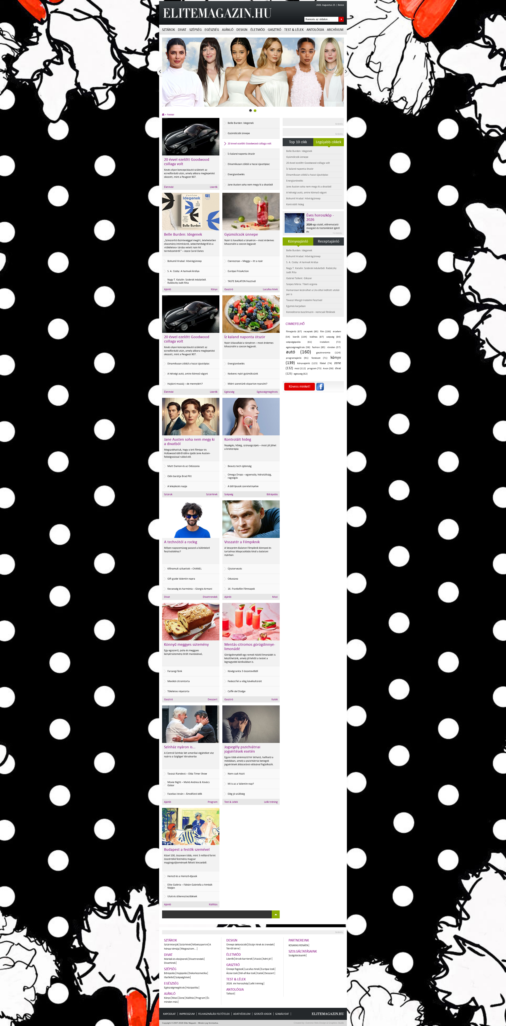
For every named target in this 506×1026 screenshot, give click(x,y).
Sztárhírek (211, 494)
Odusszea (233, 578)
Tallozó (230, 993)
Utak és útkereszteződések (182, 896)
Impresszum (187, 1013)
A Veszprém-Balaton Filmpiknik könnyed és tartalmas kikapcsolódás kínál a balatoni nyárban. (247, 551)
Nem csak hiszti (236, 773)
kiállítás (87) (317, 337)
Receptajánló (328, 241)
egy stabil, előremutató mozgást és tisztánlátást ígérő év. (323, 228)
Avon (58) (328, 368)
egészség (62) (301, 374)
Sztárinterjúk (171, 944)
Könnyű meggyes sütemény (186, 644)
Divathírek (170, 962)
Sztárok (168, 30)
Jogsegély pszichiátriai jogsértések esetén (242, 749)
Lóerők (213, 391)
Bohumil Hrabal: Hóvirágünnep (184, 261)
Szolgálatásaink (297, 955)
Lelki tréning (271, 801)
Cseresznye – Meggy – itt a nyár (245, 261)
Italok (274, 699)
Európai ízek (267, 969)
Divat (182, 30)
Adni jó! (267, 958)
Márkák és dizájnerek (176, 958)
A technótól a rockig (180, 542)
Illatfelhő (169, 977)
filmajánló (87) (294, 331)
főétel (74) (326, 363)
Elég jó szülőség (236, 793)
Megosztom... (188, 948)
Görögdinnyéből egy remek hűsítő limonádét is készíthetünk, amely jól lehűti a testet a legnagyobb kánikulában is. (250, 658)
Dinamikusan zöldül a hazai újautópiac (249, 164)
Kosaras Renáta (298, 945)
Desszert (212, 699)
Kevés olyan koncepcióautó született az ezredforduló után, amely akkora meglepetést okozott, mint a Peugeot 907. (189, 351)
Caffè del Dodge (236, 691)
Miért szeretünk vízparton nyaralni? (247, 383)
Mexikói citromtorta (178, 681)
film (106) (325, 331)
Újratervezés (235, 568)
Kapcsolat (169, 1013)
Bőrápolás (272, 494)
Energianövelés (236, 174)
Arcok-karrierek (243, 958)
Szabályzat (282, 1013)
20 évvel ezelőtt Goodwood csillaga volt (249, 143)
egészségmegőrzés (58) (298, 347)
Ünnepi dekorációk (236, 944)
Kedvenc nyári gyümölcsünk (243, 373)
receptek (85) (311, 331)
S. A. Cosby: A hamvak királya (183, 271)
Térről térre (232, 948)
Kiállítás (213, 904)
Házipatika (192, 987)
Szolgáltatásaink (303, 951)
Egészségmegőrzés (206, 186)
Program (212, 801)
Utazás (257, 958)
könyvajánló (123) (307, 363)
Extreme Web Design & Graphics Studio (324, 1023)
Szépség (195, 30)
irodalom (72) (330, 342)
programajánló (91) (297, 358)
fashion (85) (318, 347)
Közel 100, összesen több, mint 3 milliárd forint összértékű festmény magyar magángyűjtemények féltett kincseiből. (190, 859)
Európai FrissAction (238, 271)
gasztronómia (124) (328, 352)
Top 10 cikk (298, 142)
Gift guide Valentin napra (181, 578)
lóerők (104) (300, 337)
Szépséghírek (182, 977)
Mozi (275, 596)
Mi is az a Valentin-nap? (241, 783)
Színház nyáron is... (179, 747)
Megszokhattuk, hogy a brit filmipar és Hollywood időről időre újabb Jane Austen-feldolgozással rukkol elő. (187, 453)
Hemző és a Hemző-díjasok (182, 876)
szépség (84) (333, 337)
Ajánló (227, 30)
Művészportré (200, 944)
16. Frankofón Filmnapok (241, 588)
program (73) (314, 368)
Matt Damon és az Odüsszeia (183, 466)
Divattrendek (210, 596)
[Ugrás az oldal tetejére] (276, 914)
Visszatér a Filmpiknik (242, 542)
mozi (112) (300, 368)
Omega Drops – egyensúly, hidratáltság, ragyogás (250, 476)
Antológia (315, 30)
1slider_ (255, 110)
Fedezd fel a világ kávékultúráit (245, 681)
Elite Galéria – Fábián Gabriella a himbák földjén (189, 886)
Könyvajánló (298, 241)
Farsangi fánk (174, 671)
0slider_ (250, 110)
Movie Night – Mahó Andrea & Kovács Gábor (188, 784)
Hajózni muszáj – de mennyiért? (185, 383)
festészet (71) (319, 358)
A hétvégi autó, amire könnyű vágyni (187, 373)
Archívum (335, 30)
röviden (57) (334, 347)
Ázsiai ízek (232, 973)
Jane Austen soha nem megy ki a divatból (250, 184)
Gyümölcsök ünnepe (239, 133)
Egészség (212, 30)
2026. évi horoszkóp (237, 983)
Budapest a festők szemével (187, 849)
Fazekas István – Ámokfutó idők (184, 793)
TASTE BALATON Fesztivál (242, 281)
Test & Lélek (294, 30)
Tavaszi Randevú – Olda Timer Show (187, 773)
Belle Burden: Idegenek (241, 122)
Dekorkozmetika (198, 973)
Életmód (257, 30)
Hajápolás (182, 973)
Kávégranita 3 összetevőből (243, 671)
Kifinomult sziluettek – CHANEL (184, 568)
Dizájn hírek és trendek (261, 944)
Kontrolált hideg (237, 439)
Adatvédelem (241, 1013)
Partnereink (299, 940)
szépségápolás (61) (299, 342)
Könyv (214, 289)
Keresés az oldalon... (341, 19)
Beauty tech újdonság (240, 466)
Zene (181, 997)
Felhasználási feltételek (214, 1013)
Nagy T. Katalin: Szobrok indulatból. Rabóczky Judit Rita (187, 281)
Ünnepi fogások (234, 969)
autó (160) (298, 352)
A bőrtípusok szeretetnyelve (243, 486)
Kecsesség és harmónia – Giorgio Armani (189, 588)
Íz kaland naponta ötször (241, 153)
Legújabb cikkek (328, 142)
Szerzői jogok (263, 1013)
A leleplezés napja (177, 486)
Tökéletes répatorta (178, 691)
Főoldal (170, 114)
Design (241, 30)
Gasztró (274, 30)
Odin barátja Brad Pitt (179, 476)
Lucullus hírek (270, 289)
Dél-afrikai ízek (247, 973)
